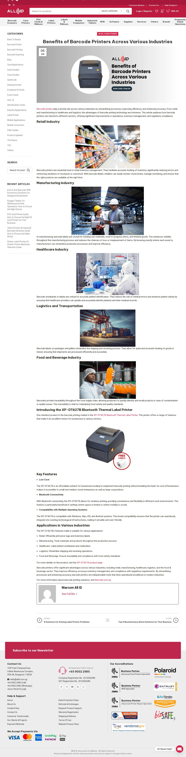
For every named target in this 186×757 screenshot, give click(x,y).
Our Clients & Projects (17, 720)
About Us (11, 704)
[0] (162, 11)
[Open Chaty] (179, 749)
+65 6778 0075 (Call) (16, 689)
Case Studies (110, 34)
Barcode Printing (15, 49)
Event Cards (12, 95)
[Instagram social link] (67, 687)
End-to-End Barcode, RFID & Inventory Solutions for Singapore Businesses (19, 193)
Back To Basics (14, 39)
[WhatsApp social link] (14, 4)
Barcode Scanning (15, 54)
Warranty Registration (69, 712)
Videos (10, 150)
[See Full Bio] (76, 594)
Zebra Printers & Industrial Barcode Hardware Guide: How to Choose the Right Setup (19, 232)
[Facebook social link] (61, 687)
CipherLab (12, 80)
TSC (9, 145)
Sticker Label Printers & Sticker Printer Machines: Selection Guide (18, 244)
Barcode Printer (14, 44)
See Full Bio (68, 593)
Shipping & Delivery (67, 716)
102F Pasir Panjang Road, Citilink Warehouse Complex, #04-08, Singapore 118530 (20, 671)
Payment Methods (15, 724)
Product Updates (15, 135)
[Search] (128, 11)
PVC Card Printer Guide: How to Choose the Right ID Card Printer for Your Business (19, 218)
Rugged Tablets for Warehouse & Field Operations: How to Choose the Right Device (19, 205)
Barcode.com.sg (102, 580)
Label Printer (13, 115)
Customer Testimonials (18, 716)
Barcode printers (45, 109)
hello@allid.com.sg (18, 679)
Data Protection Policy (69, 700)
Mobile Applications (16, 120)
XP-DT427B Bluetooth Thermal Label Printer (115, 415)
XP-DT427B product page (89, 562)
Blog (101, 34)
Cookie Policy (13, 708)
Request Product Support (70, 708)
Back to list (107, 620)
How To (10, 100)
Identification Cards (16, 105)
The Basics (12, 140)
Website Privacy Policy (69, 724)
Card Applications (15, 64)
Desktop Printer (14, 85)
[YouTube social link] (72, 687)
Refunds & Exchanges (69, 704)
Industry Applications (16, 110)
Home (10, 700)
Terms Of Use (65, 720)
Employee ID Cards (15, 90)
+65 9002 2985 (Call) (16, 682)
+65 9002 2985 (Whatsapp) (19, 686)
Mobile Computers (15, 125)
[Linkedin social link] (9, 4)
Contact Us (12, 712)
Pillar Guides (12, 130)
